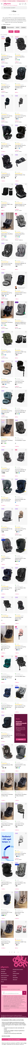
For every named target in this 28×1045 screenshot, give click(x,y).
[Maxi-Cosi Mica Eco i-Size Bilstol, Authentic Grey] (15, 708)
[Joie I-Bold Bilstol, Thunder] (15, 443)
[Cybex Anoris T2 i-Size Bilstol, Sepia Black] (15, 384)
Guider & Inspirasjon (5, 975)
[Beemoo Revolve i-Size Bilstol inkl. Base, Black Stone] (1, 826)
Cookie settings (4, 977)
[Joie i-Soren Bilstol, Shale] (1, 620)
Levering (14, 971)
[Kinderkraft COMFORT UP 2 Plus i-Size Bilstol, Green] (1, 679)
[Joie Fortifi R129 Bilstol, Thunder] (1, 561)
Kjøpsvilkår (3, 971)
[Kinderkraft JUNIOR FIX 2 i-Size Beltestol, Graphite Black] (16, 325)
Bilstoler (10, 14)
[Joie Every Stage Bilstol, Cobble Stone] (16, 59)
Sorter (17, 31)
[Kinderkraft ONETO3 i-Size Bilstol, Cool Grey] (1, 531)
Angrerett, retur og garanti (18, 969)
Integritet (14, 975)
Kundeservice (3, 969)
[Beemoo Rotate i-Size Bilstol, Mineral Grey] (1, 236)
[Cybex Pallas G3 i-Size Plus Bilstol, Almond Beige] (4, 295)
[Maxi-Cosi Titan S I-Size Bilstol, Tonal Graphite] (1, 502)
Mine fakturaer (4, 973)
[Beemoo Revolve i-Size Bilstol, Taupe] (3, 649)
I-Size (18, 14)
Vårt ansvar (15, 979)
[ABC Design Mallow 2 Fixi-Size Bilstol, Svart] (1, 885)
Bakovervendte (10, 27)
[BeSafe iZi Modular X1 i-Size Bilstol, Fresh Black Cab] (15, 207)
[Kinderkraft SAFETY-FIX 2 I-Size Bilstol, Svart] (15, 295)
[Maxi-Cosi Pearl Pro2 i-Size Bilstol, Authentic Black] (1, 266)
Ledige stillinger (4, 979)
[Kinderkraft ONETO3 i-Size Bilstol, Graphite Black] (3, 531)
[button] (2, 4)
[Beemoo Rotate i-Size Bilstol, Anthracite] (5, 236)
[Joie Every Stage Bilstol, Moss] (1, 354)
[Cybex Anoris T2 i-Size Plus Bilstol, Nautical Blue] (3, 59)
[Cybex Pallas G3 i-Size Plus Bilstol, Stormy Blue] (19, 148)
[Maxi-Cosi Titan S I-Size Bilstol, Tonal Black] (1, 148)
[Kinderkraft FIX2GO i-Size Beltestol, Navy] (15, 502)
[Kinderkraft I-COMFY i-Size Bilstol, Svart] (1, 207)
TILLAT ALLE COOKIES (14, 1039)
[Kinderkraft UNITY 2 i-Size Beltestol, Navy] (19, 561)
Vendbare (23, 27)
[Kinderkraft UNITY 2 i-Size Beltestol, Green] (16, 561)
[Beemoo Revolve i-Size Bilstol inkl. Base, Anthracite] (15, 797)
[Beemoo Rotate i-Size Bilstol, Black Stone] (1, 443)
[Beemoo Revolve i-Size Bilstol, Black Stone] (1, 649)
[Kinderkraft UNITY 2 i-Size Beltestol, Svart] (15, 561)
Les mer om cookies (6, 1036)
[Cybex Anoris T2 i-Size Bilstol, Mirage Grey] (16, 384)
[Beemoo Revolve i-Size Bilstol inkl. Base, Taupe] (1, 797)
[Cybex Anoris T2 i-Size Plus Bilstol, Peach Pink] (15, 649)
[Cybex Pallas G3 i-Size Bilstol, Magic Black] (1, 89)
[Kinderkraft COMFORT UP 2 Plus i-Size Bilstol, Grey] (16, 413)
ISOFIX (17, 27)
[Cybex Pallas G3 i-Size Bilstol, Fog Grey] (3, 89)
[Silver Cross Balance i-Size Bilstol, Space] (15, 590)
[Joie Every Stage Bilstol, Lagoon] (19, 59)
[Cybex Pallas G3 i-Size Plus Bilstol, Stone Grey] (16, 148)
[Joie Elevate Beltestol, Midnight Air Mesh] (1, 177)
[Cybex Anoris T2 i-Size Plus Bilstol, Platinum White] (15, 856)
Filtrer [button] (11, 31)
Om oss (2, 981)
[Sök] (2, 7)
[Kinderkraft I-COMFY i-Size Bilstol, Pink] (4, 207)
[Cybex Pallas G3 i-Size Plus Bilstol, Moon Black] (15, 148)
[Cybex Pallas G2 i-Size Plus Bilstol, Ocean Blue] (1, 590)
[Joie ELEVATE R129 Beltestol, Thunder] (3, 177)
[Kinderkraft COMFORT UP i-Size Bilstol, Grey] (16, 89)
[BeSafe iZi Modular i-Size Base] (15, 177)
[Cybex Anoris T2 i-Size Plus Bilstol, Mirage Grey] (4, 59)
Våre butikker (15, 977)
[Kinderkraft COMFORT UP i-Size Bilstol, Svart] (15, 89)
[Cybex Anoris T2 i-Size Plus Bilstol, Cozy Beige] (5, 59)
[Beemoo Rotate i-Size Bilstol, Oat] (3, 236)
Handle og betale (16, 973)
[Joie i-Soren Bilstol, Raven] (15, 679)
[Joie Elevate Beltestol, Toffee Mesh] (5, 177)
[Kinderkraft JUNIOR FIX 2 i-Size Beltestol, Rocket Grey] (15, 325)
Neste (18, 952)
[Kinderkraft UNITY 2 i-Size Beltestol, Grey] (15, 767)
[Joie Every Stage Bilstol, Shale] (15, 59)
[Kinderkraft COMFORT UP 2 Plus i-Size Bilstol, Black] (15, 413)
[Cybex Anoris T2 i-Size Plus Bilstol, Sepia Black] (1, 59)
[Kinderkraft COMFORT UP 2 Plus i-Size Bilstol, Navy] (19, 413)
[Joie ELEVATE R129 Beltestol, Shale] (4, 177)
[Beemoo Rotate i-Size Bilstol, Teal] (4, 236)
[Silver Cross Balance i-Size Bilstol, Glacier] (16, 590)
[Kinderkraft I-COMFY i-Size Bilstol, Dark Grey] (3, 207)
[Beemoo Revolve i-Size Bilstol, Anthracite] (4, 649)
